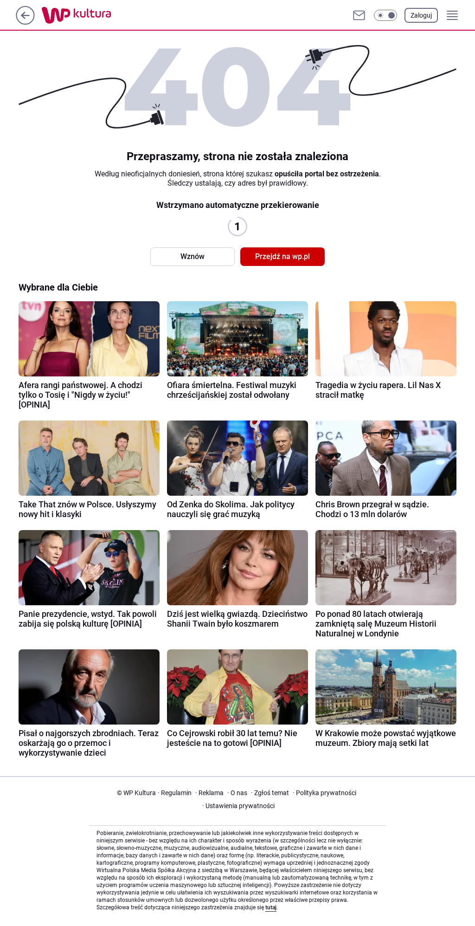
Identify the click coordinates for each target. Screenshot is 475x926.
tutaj (270, 907)
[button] (385, 15)
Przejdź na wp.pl (282, 256)
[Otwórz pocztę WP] (359, 15)
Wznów (192, 256)
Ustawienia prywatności (238, 805)
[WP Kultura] (97, 15)
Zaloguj (421, 15)
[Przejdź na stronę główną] (25, 22)
